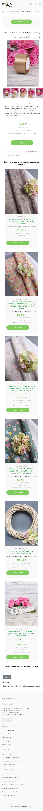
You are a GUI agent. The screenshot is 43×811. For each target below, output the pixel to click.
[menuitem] (7, 93)
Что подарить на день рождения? (12, 761)
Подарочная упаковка (9, 754)
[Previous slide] (16, 103)
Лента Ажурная (7, 741)
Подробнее (18, 243)
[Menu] (40, 4)
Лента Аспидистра (8, 737)
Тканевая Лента (7, 734)
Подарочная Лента (8, 730)
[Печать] (39, 37)
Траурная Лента (7, 744)
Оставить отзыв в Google (9, 792)
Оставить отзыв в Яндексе (10, 788)
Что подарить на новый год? (11, 757)
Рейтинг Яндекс (6, 720)
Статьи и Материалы (8, 795)
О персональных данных (10, 777)
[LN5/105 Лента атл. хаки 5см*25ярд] (23, 63)
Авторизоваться (7, 774)
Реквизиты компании (9, 781)
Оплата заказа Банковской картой (13, 784)
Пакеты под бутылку (8, 764)
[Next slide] (30, 103)
